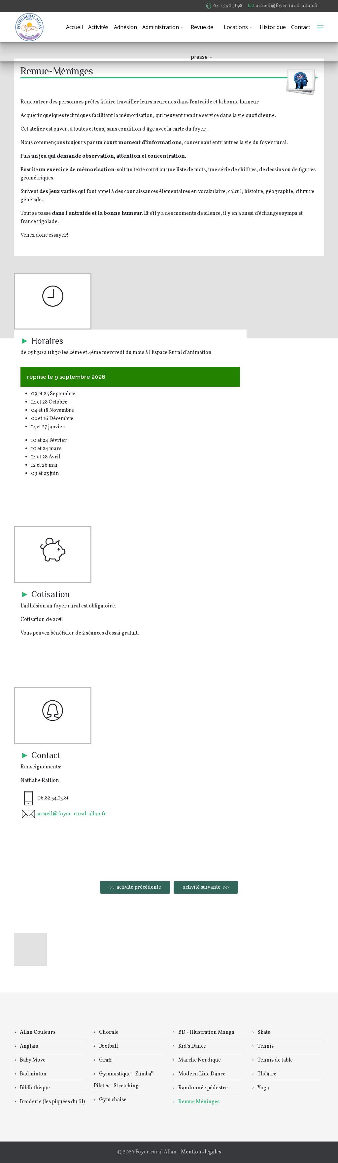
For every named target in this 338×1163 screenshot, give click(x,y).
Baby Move (32, 1060)
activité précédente (138, 887)
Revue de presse (202, 32)
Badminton (33, 1074)
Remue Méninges (198, 1101)
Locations (236, 27)
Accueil (74, 27)
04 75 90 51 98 (227, 5)
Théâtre (266, 1074)
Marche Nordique (199, 1060)
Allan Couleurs (37, 1032)
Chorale (108, 1032)
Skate (263, 1032)
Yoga (262, 1088)
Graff (105, 1060)
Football (108, 1046)
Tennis (265, 1046)
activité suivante (202, 887)
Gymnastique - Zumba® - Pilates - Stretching (125, 1080)
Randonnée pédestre (202, 1088)
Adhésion (125, 27)
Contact (300, 27)
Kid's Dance (191, 1046)
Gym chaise (112, 1100)
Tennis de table (274, 1060)
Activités (98, 27)
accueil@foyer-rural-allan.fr (287, 5)
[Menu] (320, 27)
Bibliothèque (34, 1088)
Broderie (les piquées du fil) (52, 1101)
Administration (160, 27)
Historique (273, 27)
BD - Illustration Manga (205, 1032)
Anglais (28, 1046)
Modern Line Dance (201, 1074)
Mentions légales (201, 1152)
